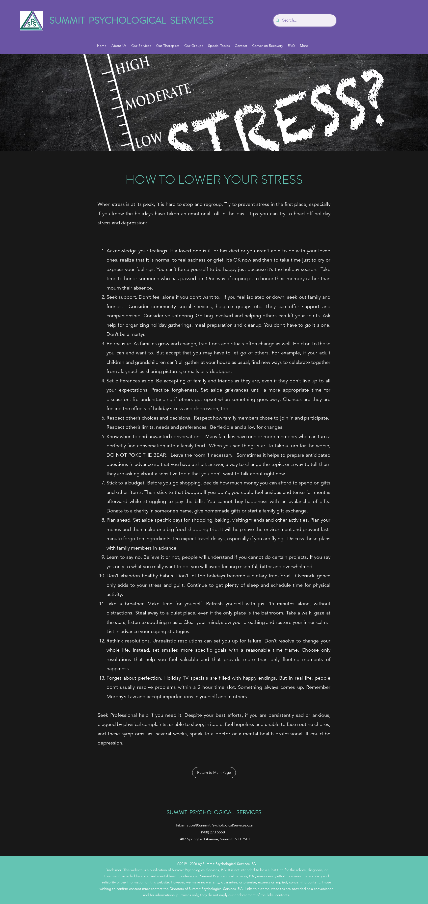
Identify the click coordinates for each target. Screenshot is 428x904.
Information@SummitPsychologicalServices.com (215, 825)
